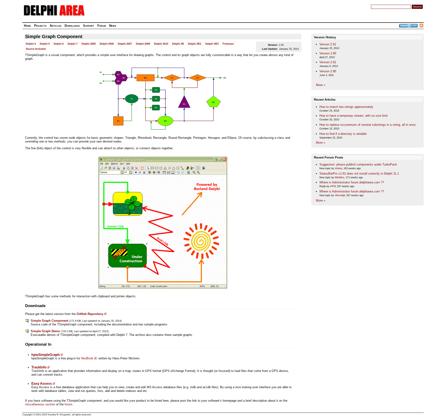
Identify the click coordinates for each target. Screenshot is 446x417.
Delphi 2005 (89, 43)
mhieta (338, 168)
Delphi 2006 (107, 43)
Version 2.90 (327, 53)
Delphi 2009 (143, 43)
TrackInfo (38, 367)
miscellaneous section (40, 404)
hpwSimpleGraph (45, 355)
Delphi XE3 (212, 43)
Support (88, 25)
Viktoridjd (340, 195)
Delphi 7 (73, 43)
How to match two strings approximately (346, 107)
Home (27, 25)
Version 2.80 (327, 71)
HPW (333, 186)
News (112, 25)
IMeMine (339, 177)
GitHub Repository (90, 314)
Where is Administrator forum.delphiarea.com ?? (351, 182)
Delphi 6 (59, 43)
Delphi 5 (45, 43)
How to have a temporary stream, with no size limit (353, 115)
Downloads (72, 25)
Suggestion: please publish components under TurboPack (358, 164)
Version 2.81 (327, 62)
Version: (273, 44)
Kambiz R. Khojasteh (59, 414)
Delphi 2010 (161, 43)
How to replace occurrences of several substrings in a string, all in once (367, 124)
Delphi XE (178, 43)
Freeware (228, 43)
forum (68, 404)
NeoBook (87, 358)
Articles (55, 25)
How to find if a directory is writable (343, 134)
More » (320, 85)
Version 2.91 (327, 44)
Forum (101, 25)
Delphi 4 (31, 43)
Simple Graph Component (53, 36)
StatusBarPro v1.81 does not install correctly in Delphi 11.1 (359, 173)
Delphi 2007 (125, 43)
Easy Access (41, 383)
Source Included (36, 48)
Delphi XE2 (194, 43)
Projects (40, 25)
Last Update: (270, 48)
